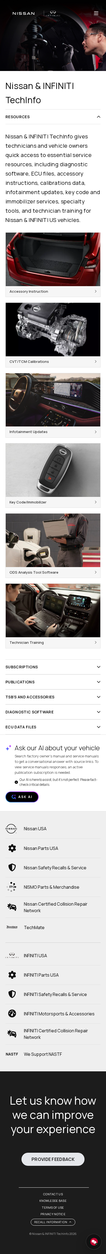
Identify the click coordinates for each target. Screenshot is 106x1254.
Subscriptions (21, 666)
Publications (20, 681)
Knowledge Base (53, 1201)
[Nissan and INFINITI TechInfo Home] (32, 13)
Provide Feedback (53, 1159)
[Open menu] (96, 13)
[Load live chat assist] (94, 1242)
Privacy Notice (53, 1214)
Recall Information (50, 1222)
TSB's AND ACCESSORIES (30, 696)
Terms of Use (53, 1207)
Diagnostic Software (29, 712)
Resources (17, 116)
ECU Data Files (20, 727)
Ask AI (25, 797)
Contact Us (53, 1194)
